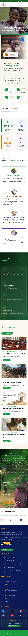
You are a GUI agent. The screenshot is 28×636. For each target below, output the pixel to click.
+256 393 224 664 (11, 557)
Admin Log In (7, 549)
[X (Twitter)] (14, 611)
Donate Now (8, 502)
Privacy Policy (18, 633)
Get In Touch (20, 502)
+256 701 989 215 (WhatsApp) (14, 564)
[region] (14, 20)
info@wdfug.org (10, 567)
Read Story (6, 360)
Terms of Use (9, 633)
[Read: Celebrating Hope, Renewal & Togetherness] (14, 398)
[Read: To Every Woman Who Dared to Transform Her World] (14, 424)
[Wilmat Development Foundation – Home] (3, 4)
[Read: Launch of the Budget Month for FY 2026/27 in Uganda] (14, 343)
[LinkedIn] (5, 615)
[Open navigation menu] (24, 4)
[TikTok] (23, 615)
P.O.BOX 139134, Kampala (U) (14, 570)
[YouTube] (14, 615)
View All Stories (7, 333)
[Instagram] (23, 611)
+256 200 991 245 (11, 560)
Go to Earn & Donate (14, 625)
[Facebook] (5, 611)
